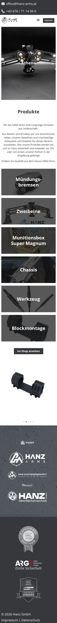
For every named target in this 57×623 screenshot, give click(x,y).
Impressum (9, 620)
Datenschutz (30, 620)
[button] (38, 20)
